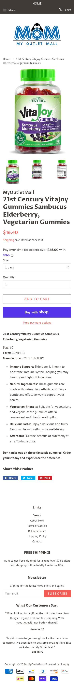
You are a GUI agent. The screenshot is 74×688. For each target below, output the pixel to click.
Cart (67, 10)
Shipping (8, 240)
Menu (11, 10)
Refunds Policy (37, 531)
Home (6, 59)
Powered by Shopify (57, 664)
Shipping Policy (37, 536)
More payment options (37, 322)
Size (5, 260)
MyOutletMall (36, 664)
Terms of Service (37, 525)
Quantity (8, 277)
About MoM (37, 520)
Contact (37, 541)
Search (37, 515)
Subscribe (58, 594)
